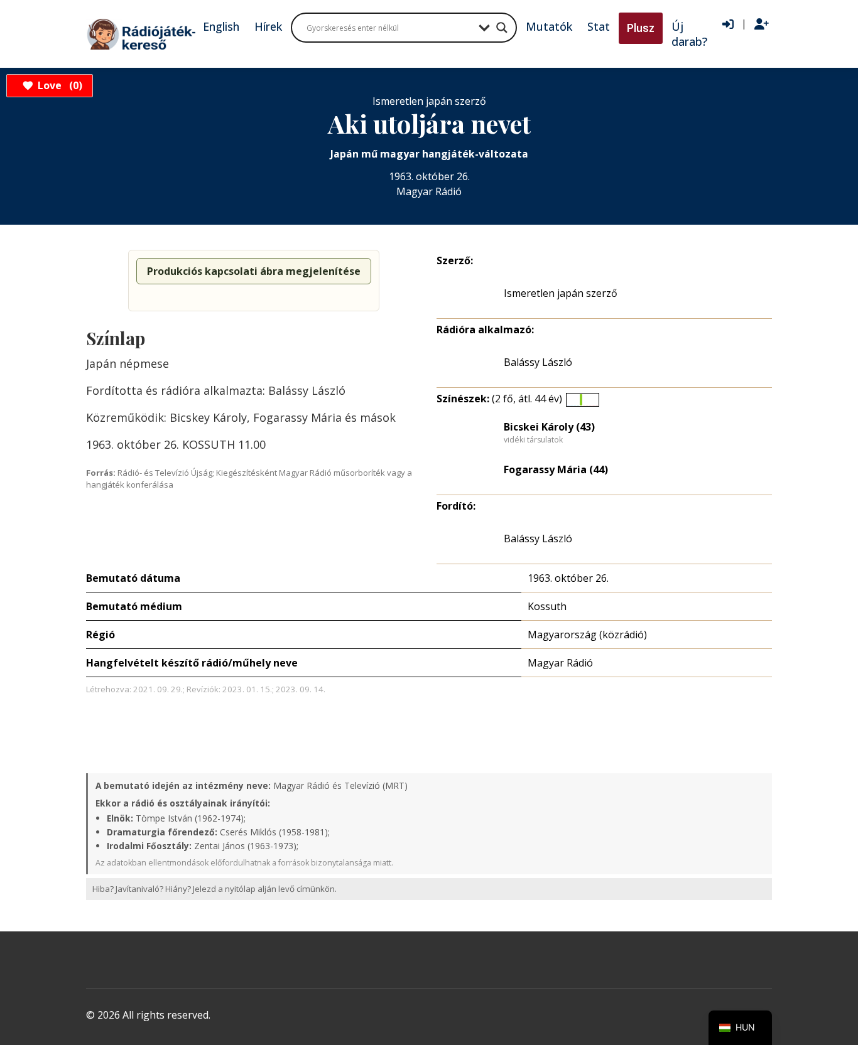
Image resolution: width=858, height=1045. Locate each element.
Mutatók (549, 26)
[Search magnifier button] (502, 27)
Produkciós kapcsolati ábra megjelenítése (254, 271)
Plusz (640, 28)
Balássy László (538, 362)
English (221, 26)
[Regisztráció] (761, 24)
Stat (598, 26)
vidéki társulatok (533, 440)
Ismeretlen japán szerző (560, 293)
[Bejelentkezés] (728, 24)
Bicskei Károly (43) (549, 427)
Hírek (268, 26)
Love (58, 85)
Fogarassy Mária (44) (556, 469)
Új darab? (689, 34)
